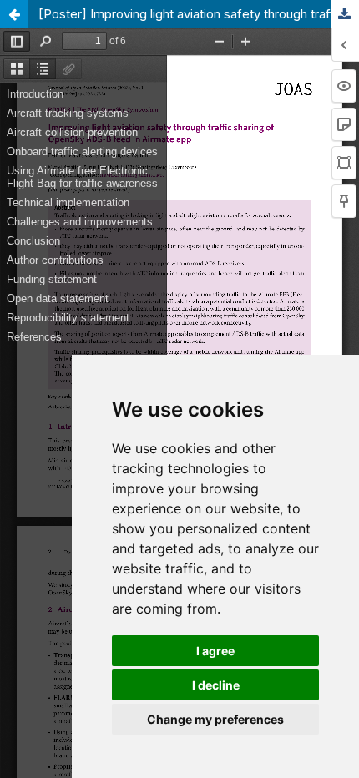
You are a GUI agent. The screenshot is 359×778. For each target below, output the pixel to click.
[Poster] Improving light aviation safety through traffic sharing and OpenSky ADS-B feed (198, 14)
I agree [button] (215, 651)
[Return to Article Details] (14, 14)
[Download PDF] (345, 14)
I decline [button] (216, 685)
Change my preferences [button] (215, 719)
